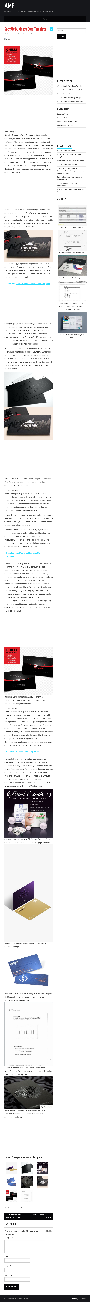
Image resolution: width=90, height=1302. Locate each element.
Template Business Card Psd (41, 1216)
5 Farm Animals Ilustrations (67, 150)
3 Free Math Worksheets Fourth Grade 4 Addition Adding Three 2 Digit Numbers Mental (71, 170)
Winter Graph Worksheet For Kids (69, 86)
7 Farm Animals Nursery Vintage (69, 98)
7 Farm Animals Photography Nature (70, 90)
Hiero (74, 1299)
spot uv (26, 1208)
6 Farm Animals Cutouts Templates (70, 101)
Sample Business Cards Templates (14, 1216)
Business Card (13, 1208)
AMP (9, 6)
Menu (45, 19)
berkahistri (31, 34)
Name (7, 1257)
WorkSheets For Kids (65, 126)
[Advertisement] (28, 113)
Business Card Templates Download (70, 161)
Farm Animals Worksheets (67, 122)
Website (8, 1276)
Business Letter (63, 118)
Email (8, 1266)
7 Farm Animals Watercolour (67, 164)
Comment (9, 1238)
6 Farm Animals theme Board (68, 94)
